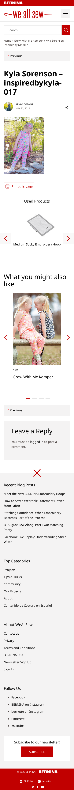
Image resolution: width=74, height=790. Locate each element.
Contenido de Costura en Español (28, 605)
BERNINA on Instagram (28, 704)
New (15, 369)
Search (66, 30)
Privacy (9, 641)
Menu (65, 13)
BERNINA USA (13, 655)
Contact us (11, 633)
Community (12, 584)
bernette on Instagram (27, 711)
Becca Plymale (24, 103)
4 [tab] (48, 398)
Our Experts (12, 591)
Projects (10, 570)
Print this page (22, 186)
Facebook (18, 697)
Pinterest (17, 719)
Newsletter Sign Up (17, 662)
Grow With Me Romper (28, 40)
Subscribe (37, 752)
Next (68, 238)
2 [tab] (34, 398)
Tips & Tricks (13, 577)
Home (7, 40)
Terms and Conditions (19, 648)
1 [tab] (28, 398)
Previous (16, 56)
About (8, 598)
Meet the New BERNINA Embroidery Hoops (34, 494)
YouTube (17, 726)
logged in (36, 442)
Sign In (9, 669)
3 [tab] (41, 398)
